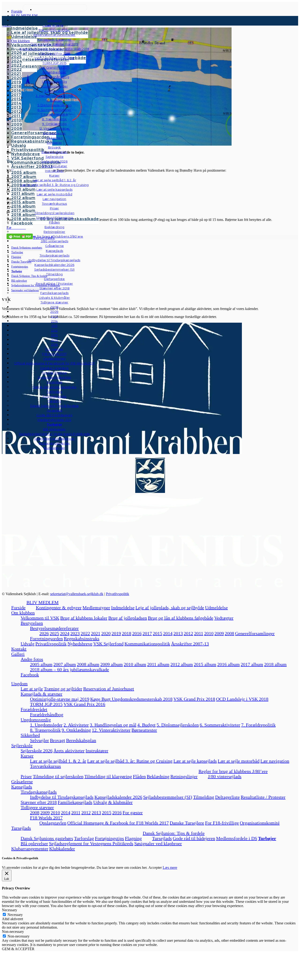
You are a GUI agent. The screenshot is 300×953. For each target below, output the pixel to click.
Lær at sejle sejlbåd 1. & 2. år (58, 761)
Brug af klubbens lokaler (83, 617)
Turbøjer (267, 838)
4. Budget (146, 724)
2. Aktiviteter (76, 724)
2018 (126, 633)
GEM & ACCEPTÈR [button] (18, 949)
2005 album (41, 664)
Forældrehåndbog (46, 714)
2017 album (252, 664)
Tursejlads (54, 382)
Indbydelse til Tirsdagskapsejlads (62, 797)
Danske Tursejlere (187, 822)
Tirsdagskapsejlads (39, 791)
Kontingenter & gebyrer (59, 607)
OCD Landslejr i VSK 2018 (242, 699)
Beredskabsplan (54, 152)
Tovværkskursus (45, 766)
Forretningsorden (46, 638)
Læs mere (170, 868)
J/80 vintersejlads (54, 241)
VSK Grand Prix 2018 (194, 699)
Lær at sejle (32, 688)
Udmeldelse (216, 607)
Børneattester (144, 730)
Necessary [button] (9, 910)
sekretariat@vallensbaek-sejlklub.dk (76, 594)
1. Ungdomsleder (46, 724)
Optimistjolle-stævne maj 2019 (59, 699)
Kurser (27, 755)
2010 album (135, 664)
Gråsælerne (54, 246)
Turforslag (84, 838)
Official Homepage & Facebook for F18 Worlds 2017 (118, 822)
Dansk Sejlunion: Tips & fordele (174, 833)
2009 (219, 633)
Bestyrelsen (32, 623)
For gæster (133, 812)
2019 (116, 633)
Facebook (30, 674)
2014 (167, 633)
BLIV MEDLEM (42, 602)
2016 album (228, 664)
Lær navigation (274, 761)
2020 (106, 633)
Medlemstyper (96, 607)
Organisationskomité (54, 377)
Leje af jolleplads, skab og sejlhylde (169, 607)
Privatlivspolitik (117, 594)
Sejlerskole (22, 745)
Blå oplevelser (34, 843)
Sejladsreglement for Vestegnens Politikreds (91, 843)
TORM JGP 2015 (46, 704)
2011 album (158, 664)
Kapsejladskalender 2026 (118, 797)
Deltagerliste (227, 797)
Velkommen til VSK (40, 617)
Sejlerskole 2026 (36, 750)
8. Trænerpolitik (45, 730)
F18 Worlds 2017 (46, 817)
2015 (157, 633)
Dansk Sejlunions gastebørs (47, 838)
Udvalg (27, 643)
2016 (137, 633)
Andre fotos (32, 659)
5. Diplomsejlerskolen (178, 724)
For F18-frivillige (222, 822)
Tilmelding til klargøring (108, 776)
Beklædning (158, 776)
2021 (95, 633)
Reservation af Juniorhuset (108, 688)
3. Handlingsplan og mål (113, 724)
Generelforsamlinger (255, 633)
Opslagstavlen (52, 822)
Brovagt (57, 740)
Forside (18, 607)
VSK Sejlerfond (108, 643)
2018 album (275, 664)
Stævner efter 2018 (39, 802)
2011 (198, 633)
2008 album (88, 664)
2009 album (111, 664)
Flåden (139, 776)
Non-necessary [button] (13, 932)
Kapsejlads (21, 786)
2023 (75, 633)
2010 (209, 633)
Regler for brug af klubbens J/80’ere (233, 771)
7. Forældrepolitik (258, 724)
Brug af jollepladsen (127, 617)
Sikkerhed (30, 735)
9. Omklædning (76, 730)
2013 (178, 633)
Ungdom (55, 20)
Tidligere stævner (37, 807)
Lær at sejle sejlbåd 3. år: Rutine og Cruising (129, 761)
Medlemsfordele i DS (236, 838)
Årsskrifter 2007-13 (190, 643)
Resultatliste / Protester (263, 797)
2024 (64, 633)
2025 (54, 633)
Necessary (15, 915)
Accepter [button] (155, 868)
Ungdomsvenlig (36, 719)
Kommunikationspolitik (147, 643)
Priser (26, 776)
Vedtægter (223, 617)
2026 (44, 633)
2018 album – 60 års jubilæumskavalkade (69, 669)
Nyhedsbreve (80, 643)
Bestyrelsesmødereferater (54, 628)
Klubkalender (54, 448)
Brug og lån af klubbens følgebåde (180, 617)
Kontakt (18, 648)
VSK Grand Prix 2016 (84, 704)
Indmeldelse (123, 607)
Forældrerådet (34, 709)
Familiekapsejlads (75, 802)
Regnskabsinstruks (81, 638)
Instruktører (97, 750)
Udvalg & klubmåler (113, 802)
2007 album (64, 664)
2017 (147, 633)
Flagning (133, 838)
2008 (229, 633)
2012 (188, 633)
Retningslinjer (184, 776)
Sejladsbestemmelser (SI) (167, 797)
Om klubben (23, 612)
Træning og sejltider (63, 688)
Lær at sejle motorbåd (238, 761)
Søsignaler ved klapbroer (54, 438)
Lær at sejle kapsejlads (195, 761)
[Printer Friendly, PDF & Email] (20, 236)
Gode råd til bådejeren (194, 838)
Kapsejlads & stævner (41, 693)
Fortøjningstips (109, 838)
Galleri (18, 654)
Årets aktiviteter (69, 750)
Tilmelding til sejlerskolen (58, 776)
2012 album (181, 664)
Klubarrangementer (54, 443)
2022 (85, 633)
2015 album (205, 664)
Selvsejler (39, 740)
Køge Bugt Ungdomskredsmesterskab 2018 (131, 699)
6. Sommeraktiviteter (220, 724)
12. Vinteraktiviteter (111, 730)
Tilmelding (203, 797)
